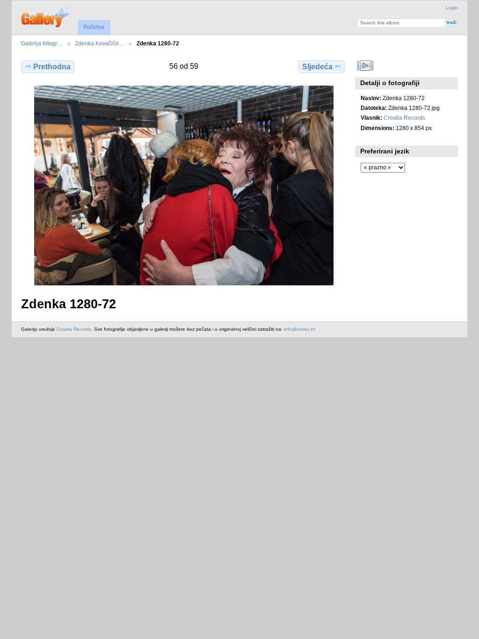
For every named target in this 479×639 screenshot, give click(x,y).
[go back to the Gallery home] (46, 16)
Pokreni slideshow (366, 65)
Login (452, 7)
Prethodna (52, 67)
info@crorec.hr (299, 329)
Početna (93, 27)
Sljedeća (317, 67)
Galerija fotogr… (42, 43)
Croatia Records (404, 118)
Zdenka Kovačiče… (99, 43)
